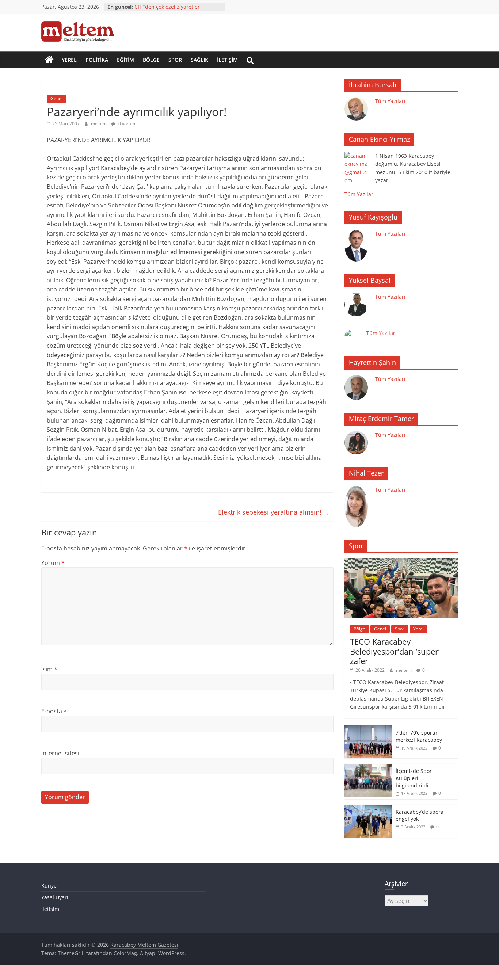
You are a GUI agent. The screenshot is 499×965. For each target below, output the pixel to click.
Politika (96, 59)
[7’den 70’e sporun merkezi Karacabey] (368, 729)
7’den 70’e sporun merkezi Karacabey (419, 736)
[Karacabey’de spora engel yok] (368, 808)
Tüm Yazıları (390, 101)
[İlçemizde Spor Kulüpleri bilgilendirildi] (368, 767)
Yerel (69, 59)
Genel (56, 98)
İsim (49, 669)
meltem (99, 124)
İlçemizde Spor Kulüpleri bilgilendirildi (414, 778)
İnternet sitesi (60, 753)
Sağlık (199, 59)
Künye (49, 885)
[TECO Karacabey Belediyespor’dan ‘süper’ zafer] (401, 562)
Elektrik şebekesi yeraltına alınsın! (274, 512)
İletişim (227, 59)
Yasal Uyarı (54, 897)
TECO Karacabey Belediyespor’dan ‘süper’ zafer (395, 651)
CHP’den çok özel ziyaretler (167, 6)
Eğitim (125, 59)
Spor (175, 59)
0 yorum (126, 124)
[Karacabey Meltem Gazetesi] (49, 60)
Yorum (53, 563)
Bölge (151, 59)
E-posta (54, 711)
